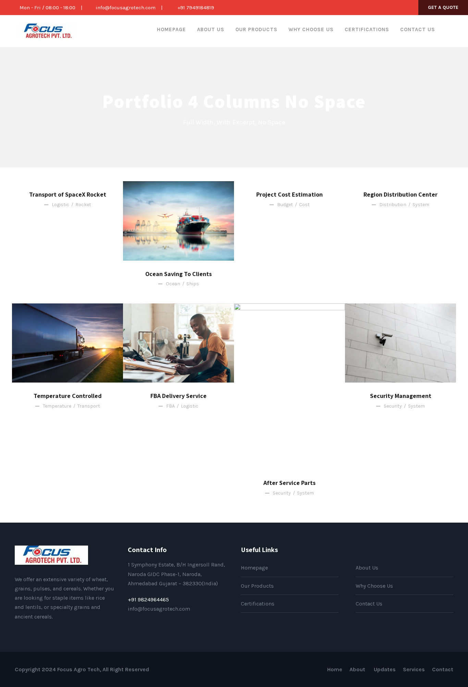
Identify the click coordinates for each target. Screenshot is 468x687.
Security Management (400, 396)
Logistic (60, 205)
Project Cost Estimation (289, 194)
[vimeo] (61, 632)
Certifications (367, 29)
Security (282, 493)
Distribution (392, 205)
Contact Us (417, 29)
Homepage (171, 29)
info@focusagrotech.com (126, 7)
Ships (192, 284)
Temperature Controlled (68, 396)
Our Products (256, 29)
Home (334, 669)
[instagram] (407, 7)
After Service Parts (289, 483)
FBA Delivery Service (178, 396)
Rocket (83, 205)
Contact (442, 669)
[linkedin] (384, 7)
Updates (385, 669)
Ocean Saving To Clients (178, 274)
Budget (285, 205)
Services (414, 669)
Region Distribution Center (401, 194)
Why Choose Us (311, 29)
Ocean (173, 284)
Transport (88, 406)
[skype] (39, 632)
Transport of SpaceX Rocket (67, 194)
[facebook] (373, 7)
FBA (170, 406)
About (358, 669)
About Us (210, 29)
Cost (304, 205)
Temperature (57, 406)
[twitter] (395, 7)
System (420, 205)
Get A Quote (443, 7)
